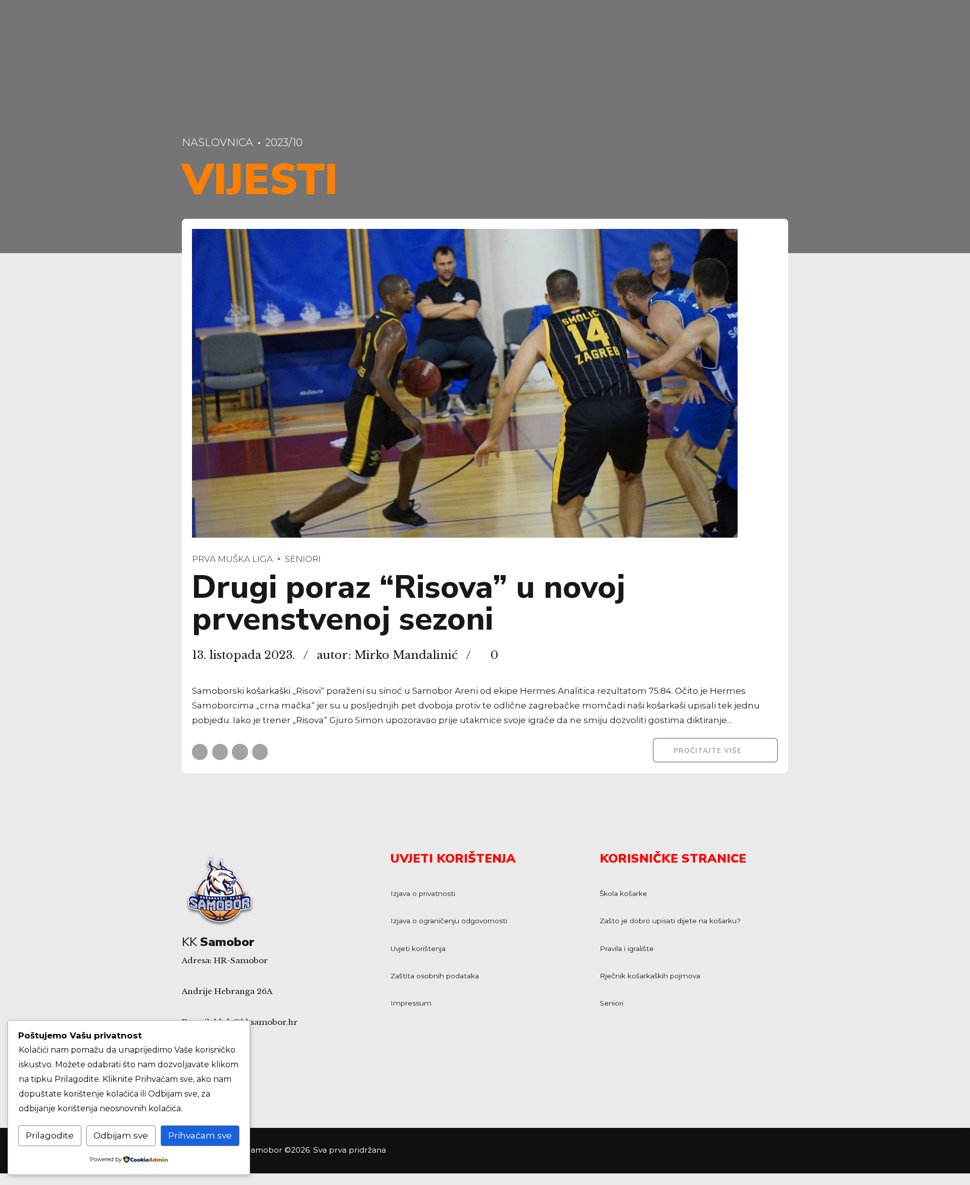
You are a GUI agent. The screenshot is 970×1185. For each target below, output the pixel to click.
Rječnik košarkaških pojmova (650, 976)
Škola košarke (623, 893)
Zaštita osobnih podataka (435, 976)
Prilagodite (50, 1135)
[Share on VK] (260, 752)
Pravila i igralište (627, 948)
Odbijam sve (120, 1135)
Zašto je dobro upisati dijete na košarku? (670, 921)
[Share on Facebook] (200, 752)
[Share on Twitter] (220, 752)
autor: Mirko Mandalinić (387, 655)
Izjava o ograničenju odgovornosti (449, 921)
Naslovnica (217, 142)
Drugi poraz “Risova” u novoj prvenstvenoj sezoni (408, 603)
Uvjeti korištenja (418, 948)
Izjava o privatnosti (423, 893)
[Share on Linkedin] (240, 752)
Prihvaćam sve (200, 1135)
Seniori (303, 559)
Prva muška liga (232, 559)
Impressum (411, 1003)
